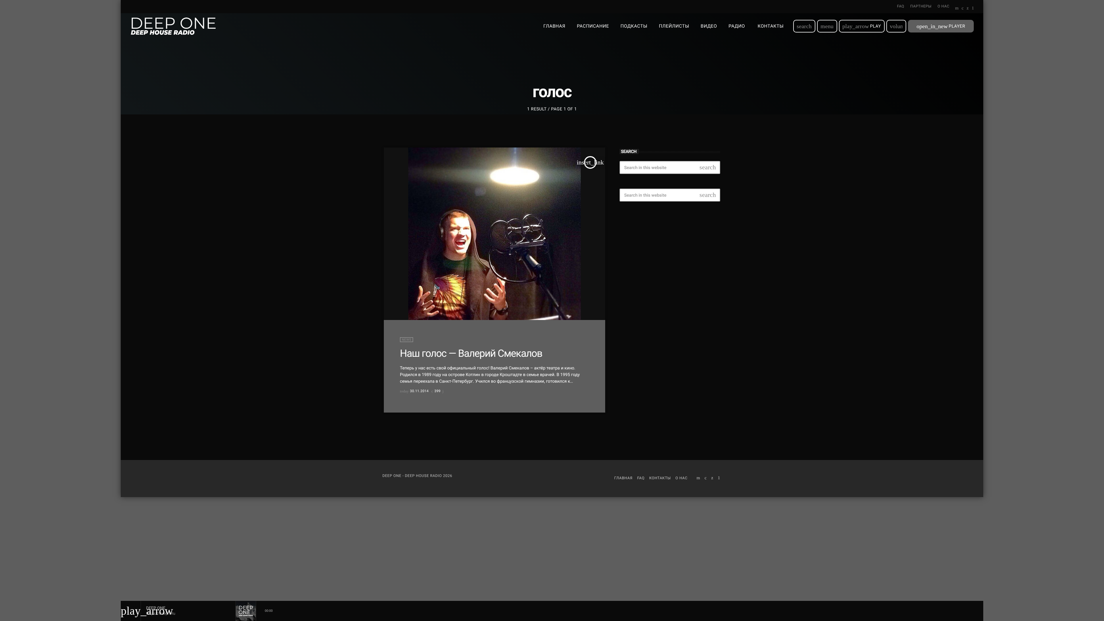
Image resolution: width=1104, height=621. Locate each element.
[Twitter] (968, 9)
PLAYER (941, 26)
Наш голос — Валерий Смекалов (471, 353)
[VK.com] (963, 9)
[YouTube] (957, 9)
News (406, 340)
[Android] (973, 9)
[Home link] (173, 26)
